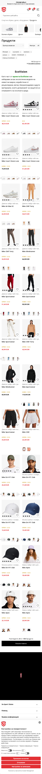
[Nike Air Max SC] (11, 193)
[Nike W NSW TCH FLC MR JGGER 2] (8, 314)
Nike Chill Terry (28, 206)
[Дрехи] (26, 28)
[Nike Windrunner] (31, 238)
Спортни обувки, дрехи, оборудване (15, 20)
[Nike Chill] (31, 418)
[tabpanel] (9, 29)
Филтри (32, 45)
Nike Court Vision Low (10, 116)
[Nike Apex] (31, 554)
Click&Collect (21, 2)
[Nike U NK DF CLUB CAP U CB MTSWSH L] (8, 494)
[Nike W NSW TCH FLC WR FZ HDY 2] (29, 404)
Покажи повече (21, 643)
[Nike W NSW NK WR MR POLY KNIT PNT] (29, 268)
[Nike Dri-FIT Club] (11, 464)
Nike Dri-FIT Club (8, 477)
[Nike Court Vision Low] (11, 102)
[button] (21, 15)
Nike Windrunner (28, 251)
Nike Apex (26, 567)
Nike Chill (25, 432)
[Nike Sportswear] (11, 283)
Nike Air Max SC (8, 206)
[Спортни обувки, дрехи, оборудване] (4, 9)
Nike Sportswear (8, 296)
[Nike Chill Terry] (31, 193)
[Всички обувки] (9, 28)
